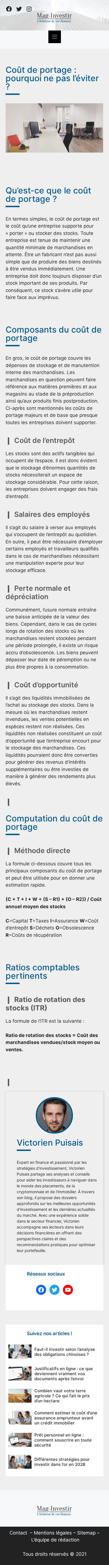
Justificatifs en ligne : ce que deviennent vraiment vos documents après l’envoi (63, 1373)
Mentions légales (53, 1533)
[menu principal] (54, 37)
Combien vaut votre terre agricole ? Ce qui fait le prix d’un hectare (62, 1395)
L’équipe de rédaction (55, 1540)
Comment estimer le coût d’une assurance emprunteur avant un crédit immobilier (65, 1418)
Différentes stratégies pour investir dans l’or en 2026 (62, 1462)
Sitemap (86, 1533)
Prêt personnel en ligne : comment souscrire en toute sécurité (63, 1440)
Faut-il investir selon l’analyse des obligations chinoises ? (64, 1352)
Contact (18, 1533)
